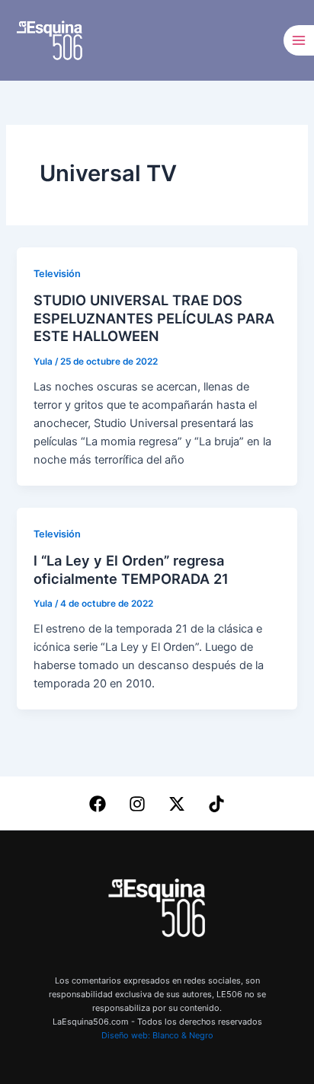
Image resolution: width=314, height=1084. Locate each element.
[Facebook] (97, 803)
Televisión (57, 273)
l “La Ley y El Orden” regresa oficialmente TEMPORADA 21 (131, 569)
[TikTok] (216, 803)
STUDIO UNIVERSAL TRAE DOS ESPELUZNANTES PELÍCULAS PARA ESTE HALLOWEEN (154, 318)
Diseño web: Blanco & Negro (157, 1035)
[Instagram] (137, 803)
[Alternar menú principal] (299, 40)
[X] (176, 803)
